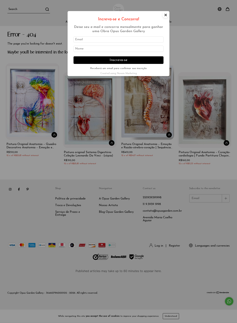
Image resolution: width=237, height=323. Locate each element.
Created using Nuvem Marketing (118, 73)
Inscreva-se (118, 60)
